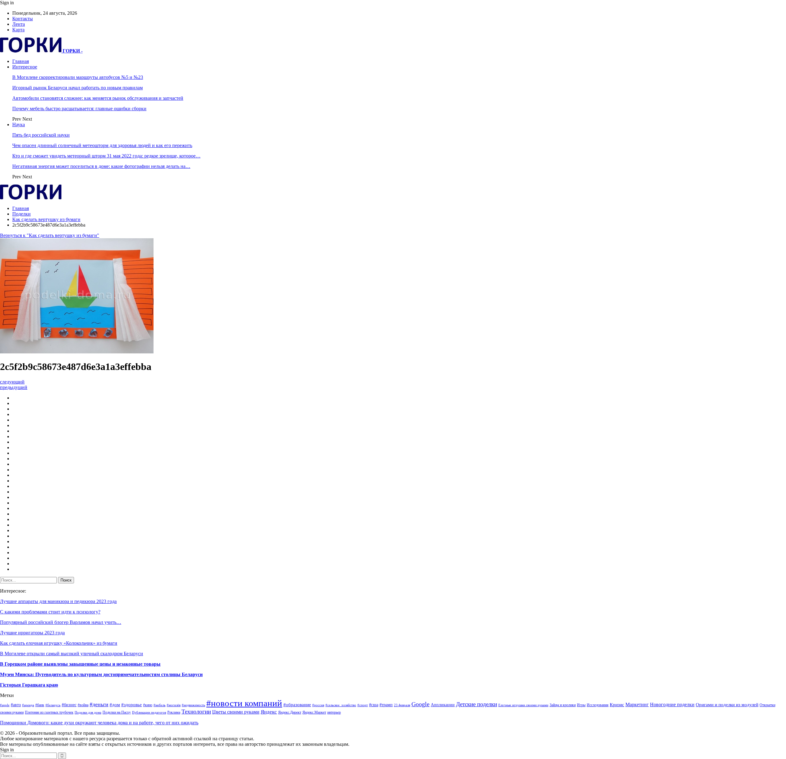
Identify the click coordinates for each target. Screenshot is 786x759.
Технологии (196, 711)
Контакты (22, 18)
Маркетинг (637, 704)
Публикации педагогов (149, 712)
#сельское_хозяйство (340, 705)
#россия (318, 705)
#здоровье (131, 704)
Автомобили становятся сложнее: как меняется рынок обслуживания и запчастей (97, 98)
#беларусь (52, 705)
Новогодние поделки (672, 704)
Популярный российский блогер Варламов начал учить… (60, 622)
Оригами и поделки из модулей (727, 704)
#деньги (99, 704)
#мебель (159, 705)
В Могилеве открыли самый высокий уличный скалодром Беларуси (71, 653)
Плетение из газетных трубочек (49, 712)
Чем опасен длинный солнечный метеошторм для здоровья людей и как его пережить (102, 145)
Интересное (24, 66)
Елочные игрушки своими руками (523, 705)
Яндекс (269, 712)
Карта (18, 29)
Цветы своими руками (235, 711)
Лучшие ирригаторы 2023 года (32, 632)
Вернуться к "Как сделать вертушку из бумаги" (49, 235)
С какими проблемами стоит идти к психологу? (50, 611)
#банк (39, 705)
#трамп (386, 705)
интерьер (334, 712)
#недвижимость (193, 705)
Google (420, 704)
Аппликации (443, 705)
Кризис (617, 704)
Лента (18, 24)
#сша (373, 705)
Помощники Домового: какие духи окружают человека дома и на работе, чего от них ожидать (99, 722)
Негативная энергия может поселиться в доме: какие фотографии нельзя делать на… (101, 166)
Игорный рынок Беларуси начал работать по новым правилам (77, 87)
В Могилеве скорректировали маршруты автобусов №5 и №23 (77, 77)
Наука (18, 124)
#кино (147, 705)
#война (83, 705)
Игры (581, 705)
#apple (5, 705)
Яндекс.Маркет (314, 712)
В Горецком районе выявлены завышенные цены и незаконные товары (80, 664)
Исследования (598, 705)
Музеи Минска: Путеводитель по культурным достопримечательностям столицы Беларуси (101, 674)
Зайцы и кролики (563, 705)
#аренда (28, 705)
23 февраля (402, 705)
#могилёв (174, 705)
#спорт (362, 705)
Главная (20, 61)
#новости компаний (244, 703)
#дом (115, 704)
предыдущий (13, 387)
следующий (12, 381)
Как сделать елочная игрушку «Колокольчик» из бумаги (58, 643)
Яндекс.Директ (289, 712)
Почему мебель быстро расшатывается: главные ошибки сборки (79, 108)
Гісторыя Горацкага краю (29, 684)
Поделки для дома (88, 712)
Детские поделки (476, 704)
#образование (297, 704)
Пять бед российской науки (41, 135)
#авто (16, 705)
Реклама (173, 712)
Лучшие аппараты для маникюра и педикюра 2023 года (58, 601)
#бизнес (69, 705)
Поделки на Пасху (117, 712)
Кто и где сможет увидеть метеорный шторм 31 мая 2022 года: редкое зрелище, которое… (106, 155)
